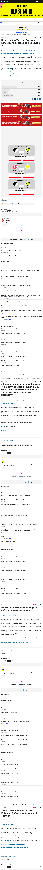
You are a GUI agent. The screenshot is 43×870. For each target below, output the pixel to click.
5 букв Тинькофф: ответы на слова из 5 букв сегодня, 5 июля (13, 351)
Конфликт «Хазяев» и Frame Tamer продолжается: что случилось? (15, 847)
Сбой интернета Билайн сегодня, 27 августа (10, 768)
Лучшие (9, 211)
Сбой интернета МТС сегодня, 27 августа (9, 764)
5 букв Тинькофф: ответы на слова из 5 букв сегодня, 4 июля (13, 356)
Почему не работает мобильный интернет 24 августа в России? (14, 739)
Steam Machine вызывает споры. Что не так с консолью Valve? (14, 642)
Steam (6, 200)
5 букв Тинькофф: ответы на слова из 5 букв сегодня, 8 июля (13, 342)
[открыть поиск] (34, 1)
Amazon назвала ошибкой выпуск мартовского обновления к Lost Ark (15, 245)
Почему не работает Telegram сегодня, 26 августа (11, 782)
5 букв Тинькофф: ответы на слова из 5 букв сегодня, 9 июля (13, 337)
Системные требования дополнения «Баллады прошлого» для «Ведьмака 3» (16, 285)
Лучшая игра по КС (9, 220)
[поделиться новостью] (40, 37)
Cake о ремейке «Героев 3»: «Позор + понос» (10, 541)
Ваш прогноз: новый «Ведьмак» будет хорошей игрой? (18, 82)
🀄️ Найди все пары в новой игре (8, 403)
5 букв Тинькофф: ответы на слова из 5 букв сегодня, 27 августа (14, 281)
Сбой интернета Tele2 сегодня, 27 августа (9, 773)
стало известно (7, 637)
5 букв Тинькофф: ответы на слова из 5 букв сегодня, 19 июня (13, 370)
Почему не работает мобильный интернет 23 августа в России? (14, 744)
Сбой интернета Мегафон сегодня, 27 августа (10, 778)
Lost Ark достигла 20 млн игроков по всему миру (11, 250)
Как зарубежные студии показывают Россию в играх (12, 433)
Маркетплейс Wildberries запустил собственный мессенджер (19, 601)
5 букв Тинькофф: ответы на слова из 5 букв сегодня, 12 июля (13, 328)
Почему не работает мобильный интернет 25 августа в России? (14, 735)
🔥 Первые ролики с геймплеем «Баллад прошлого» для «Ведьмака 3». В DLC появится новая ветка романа (21, 317)
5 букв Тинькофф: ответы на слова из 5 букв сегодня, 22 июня (13, 365)
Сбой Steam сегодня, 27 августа (7, 759)
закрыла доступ (18, 69)
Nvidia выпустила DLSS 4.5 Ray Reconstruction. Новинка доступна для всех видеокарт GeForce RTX (21, 716)
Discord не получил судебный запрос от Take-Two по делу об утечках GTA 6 (16, 276)
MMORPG (30, 50)
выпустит (3, 426)
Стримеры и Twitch (7, 804)
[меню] (40, 1)
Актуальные (14, 211)
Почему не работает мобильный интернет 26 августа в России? (14, 726)
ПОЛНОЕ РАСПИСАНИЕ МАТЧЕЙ (21, 32)
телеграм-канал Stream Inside (10, 856)
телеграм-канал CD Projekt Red (10, 442)
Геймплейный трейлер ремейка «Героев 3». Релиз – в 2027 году (14, 290)
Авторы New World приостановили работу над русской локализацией (15, 255)
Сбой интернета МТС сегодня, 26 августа (9, 787)
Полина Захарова (10, 440)
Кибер (2, 34)
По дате (3, 211)
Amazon (39, 50)
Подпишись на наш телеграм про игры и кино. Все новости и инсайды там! (17, 53)
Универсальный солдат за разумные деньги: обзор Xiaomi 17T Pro (15, 639)
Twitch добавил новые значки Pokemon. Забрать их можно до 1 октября (23, 804)
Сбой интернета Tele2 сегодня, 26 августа (9, 796)
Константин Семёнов (10, 199)
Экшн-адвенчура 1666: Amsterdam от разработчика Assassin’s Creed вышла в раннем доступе (20, 305)
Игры (4, 34)
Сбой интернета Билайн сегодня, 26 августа (10, 791)
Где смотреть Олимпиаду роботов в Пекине (10, 730)
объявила (10, 68)
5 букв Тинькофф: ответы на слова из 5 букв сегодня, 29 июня (13, 360)
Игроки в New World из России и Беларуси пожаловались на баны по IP (20, 34)
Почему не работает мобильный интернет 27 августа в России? (14, 703)
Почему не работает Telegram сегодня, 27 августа (11, 755)
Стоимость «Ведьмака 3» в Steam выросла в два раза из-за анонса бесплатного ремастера (19, 301)
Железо (5, 601)
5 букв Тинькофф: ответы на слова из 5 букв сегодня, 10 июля (13, 333)
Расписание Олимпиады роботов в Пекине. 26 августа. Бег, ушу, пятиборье (16, 721)
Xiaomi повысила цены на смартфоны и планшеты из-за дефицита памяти (16, 707)
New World (34, 50)
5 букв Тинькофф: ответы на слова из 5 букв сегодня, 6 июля (13, 347)
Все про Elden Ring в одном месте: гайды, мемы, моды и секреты (15, 77)
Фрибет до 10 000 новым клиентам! (12, 462)
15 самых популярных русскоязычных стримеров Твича (13, 844)
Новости (7, 34)
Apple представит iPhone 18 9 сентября (9, 712)
